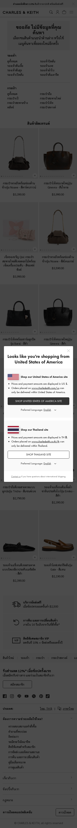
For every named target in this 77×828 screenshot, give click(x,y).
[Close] (68, 350)
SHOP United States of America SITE (38, 401)
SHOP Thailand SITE (38, 454)
